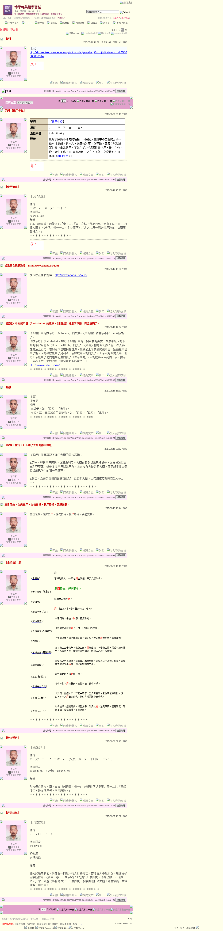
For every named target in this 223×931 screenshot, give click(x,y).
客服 (75, 924)
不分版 (14, 29)
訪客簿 (106, 23)
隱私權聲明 (65, 924)
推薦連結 (79, 23)
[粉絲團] (25, 927)
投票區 (53, 23)
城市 (9, 18)
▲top (130, 918)
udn (4, 18)
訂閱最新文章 (56, 14)
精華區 (40, 23)
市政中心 (122, 23)
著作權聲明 (53, 924)
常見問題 (31, 924)
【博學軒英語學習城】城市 (44, 18)
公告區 (93, 23)
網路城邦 (127, 2)
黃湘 (38, 11)
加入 (182, 928)
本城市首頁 (12, 23)
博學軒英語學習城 (27, 7)
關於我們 (20, 924)
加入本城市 (19, 14)
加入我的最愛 (43, 14)
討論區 (28, 23)
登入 (176, 928)
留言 (8, 76)
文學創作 (17, 18)
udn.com (128, 923)
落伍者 (23, 11)
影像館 (66, 23)
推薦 (124, 42)
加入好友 (17, 76)
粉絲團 (31, 928)
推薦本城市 (31, 14)
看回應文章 (74, 33)
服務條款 (41, 924)
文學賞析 (27, 18)
